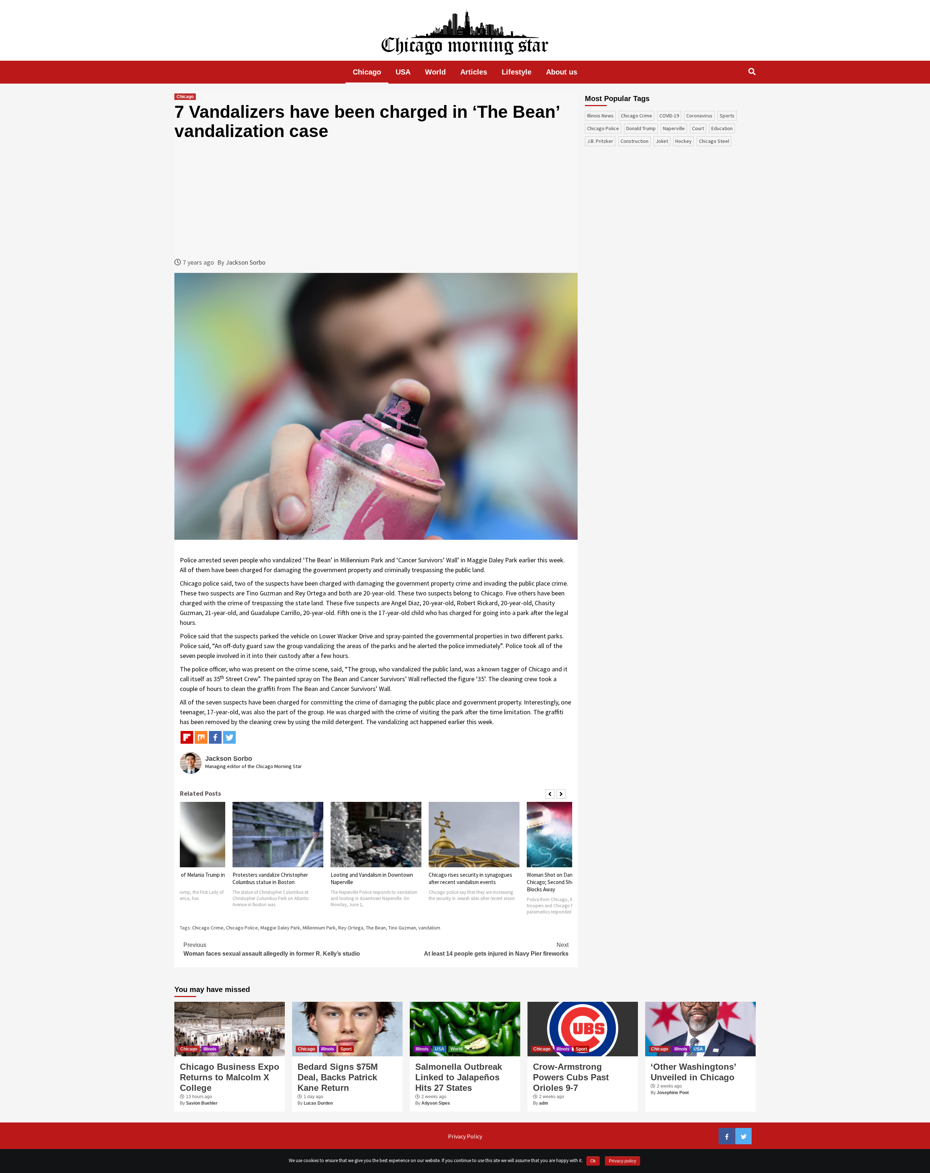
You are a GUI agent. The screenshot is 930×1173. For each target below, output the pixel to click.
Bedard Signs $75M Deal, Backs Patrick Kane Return (338, 1077)
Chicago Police (242, 927)
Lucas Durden (318, 1103)
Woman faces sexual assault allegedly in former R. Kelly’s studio (271, 949)
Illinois (210, 1049)
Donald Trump (641, 128)
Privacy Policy (465, 1136)
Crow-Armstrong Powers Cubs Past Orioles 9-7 (571, 1077)
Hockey (683, 141)
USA (403, 72)
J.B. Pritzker (600, 141)
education (722, 128)
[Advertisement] (376, 199)
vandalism (429, 927)
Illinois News (600, 115)
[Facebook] (215, 737)
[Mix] (201, 737)
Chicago (367, 72)
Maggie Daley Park (280, 927)
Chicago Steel (714, 141)
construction (634, 141)
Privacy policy (622, 1161)
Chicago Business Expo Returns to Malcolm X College (229, 1077)
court (698, 128)
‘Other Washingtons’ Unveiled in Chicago (693, 1072)
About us (561, 72)
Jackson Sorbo (246, 262)
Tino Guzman (402, 927)
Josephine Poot (673, 1092)
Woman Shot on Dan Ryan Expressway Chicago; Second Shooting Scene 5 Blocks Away (570, 882)
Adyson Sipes (435, 1103)
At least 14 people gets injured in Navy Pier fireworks (496, 949)
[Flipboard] (187, 737)
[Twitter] (229, 737)
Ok (593, 1161)
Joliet (662, 141)
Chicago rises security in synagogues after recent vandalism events (470, 878)
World (435, 72)
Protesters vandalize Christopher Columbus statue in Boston (270, 878)
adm (543, 1103)
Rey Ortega (350, 927)
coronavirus (699, 115)
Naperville (674, 128)
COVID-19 (669, 115)
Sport (346, 1049)
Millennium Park (319, 927)
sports (727, 115)
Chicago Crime (207, 927)
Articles (473, 72)
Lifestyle (516, 72)
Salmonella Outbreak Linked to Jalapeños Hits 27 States (458, 1077)
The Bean (376, 927)
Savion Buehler (202, 1103)
